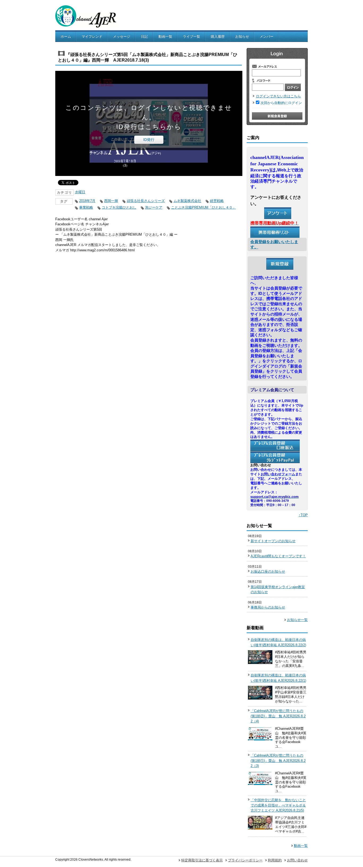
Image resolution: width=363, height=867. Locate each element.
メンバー (266, 36)
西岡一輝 (111, 201)
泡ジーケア (153, 207)
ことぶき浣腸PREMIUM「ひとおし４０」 (203, 207)
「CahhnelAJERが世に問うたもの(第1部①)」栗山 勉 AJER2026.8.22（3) (278, 760)
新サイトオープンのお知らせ (273, 541)
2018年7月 (87, 201)
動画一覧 (165, 36)
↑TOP (303, 515)
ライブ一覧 (191, 36)
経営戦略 (217, 201)
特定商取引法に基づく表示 (202, 860)
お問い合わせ (297, 860)
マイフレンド (92, 36)
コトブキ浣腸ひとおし (119, 207)
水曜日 (80, 192)
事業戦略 (86, 207)
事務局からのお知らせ (268, 607)
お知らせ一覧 (297, 620)
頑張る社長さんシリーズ (146, 201)
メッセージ (121, 36)
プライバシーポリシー (245, 860)
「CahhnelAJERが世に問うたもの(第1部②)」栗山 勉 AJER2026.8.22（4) (278, 716)
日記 (144, 36)
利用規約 (275, 860)
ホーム (66, 36)
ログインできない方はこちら (278, 96)
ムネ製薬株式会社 (187, 201)
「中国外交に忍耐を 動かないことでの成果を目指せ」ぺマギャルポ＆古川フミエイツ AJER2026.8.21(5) (278, 805)
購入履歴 (218, 36)
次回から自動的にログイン (281, 103)
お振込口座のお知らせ (268, 571)
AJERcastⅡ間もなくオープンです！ (278, 556)
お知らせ (242, 36)
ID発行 (148, 139)
